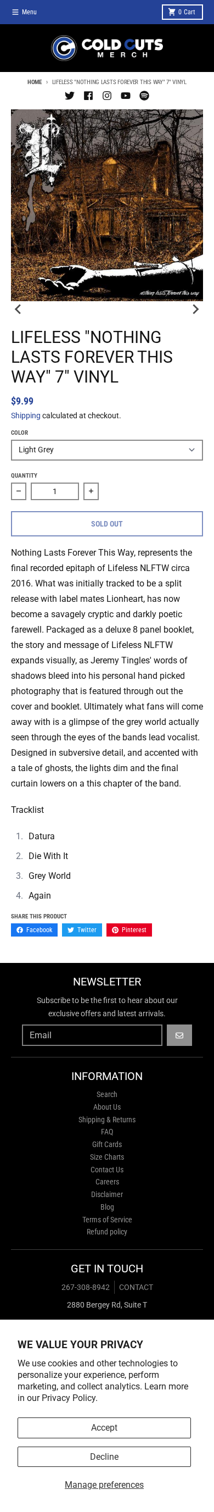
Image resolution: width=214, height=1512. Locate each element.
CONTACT (136, 1287)
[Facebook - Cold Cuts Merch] (88, 95)
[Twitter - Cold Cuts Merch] (70, 95)
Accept (104, 1427)
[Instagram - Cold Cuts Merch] (107, 95)
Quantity (24, 475)
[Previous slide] (18, 309)
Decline (104, 1457)
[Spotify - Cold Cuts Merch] (144, 95)
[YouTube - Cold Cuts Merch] (126, 95)
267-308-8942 (85, 1287)
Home (34, 82)
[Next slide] (195, 309)
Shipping (26, 415)
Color (19, 432)
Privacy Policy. (70, 1398)
